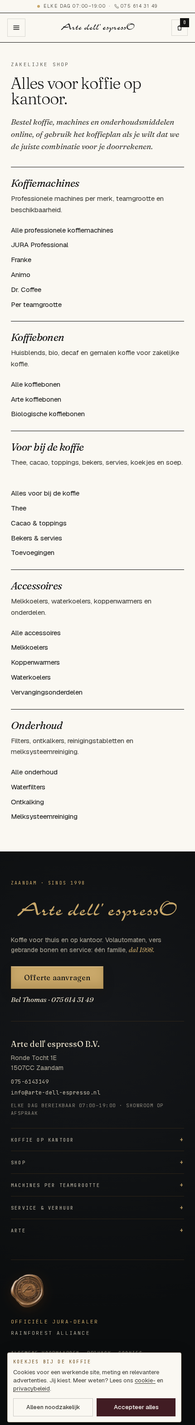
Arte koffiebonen (36, 399)
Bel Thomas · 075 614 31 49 (52, 999)
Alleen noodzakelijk (53, 1407)
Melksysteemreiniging (44, 816)
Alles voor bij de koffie (45, 493)
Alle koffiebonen (35, 384)
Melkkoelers (29, 647)
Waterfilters (28, 787)
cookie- (145, 1380)
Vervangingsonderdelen (47, 692)
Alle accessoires (36, 632)
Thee (18, 508)
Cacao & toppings (39, 523)
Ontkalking (27, 802)
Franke (21, 259)
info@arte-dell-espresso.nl (56, 1092)
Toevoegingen (32, 552)
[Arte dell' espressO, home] (97, 27)
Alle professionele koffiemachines (62, 230)
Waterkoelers (31, 677)
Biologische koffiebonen (48, 413)
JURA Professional (39, 244)
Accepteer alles (136, 1407)
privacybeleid (31, 1388)
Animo (20, 274)
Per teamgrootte (36, 304)
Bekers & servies (36, 538)
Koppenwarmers (35, 662)
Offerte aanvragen (57, 977)
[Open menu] (16, 28)
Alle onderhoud (34, 772)
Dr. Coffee (26, 289)
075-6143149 (30, 1081)
